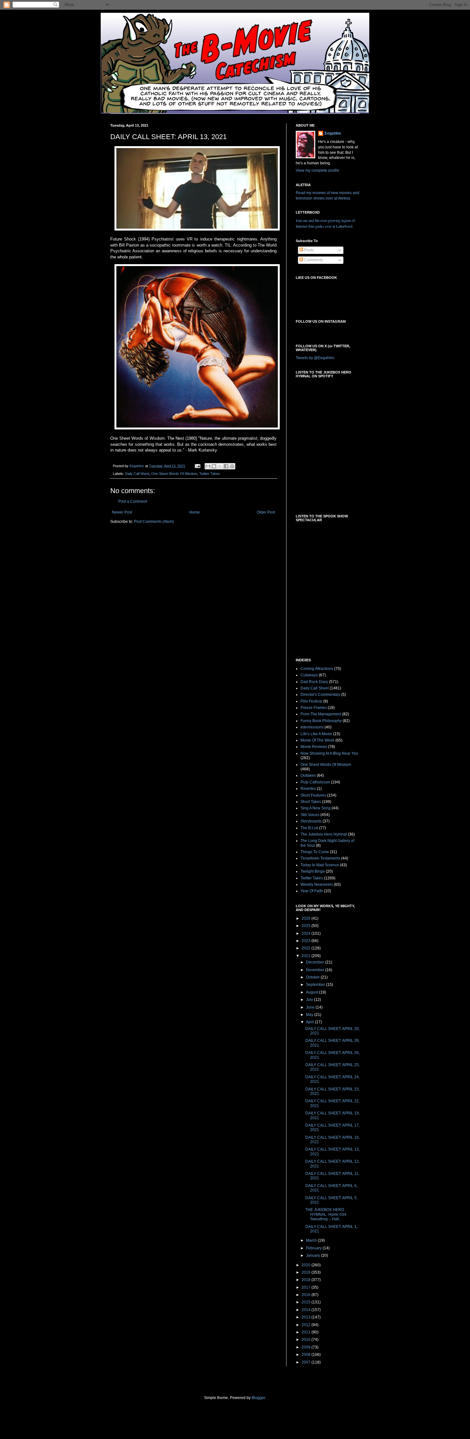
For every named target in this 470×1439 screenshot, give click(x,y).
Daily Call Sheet (137, 474)
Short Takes (311, 801)
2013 (306, 1317)
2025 (306, 926)
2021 (306, 956)
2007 (306, 1362)
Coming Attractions (317, 668)
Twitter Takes (209, 474)
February (314, 1248)
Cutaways (309, 675)
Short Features (313, 795)
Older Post (266, 512)
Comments (313, 260)
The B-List (309, 828)
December (315, 962)
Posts (308, 250)
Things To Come (315, 852)
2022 (306, 948)
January (313, 1255)
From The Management (321, 714)
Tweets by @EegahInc (315, 358)
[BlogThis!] (214, 466)
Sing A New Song (316, 808)
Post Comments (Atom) (154, 521)
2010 (306, 1339)
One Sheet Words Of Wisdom (174, 474)
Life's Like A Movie (316, 734)
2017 (306, 1287)
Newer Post (122, 512)
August (312, 992)
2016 (306, 1295)
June (311, 1007)
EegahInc (333, 133)
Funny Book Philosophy (321, 721)
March (312, 1240)
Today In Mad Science (320, 865)
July (310, 999)
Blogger (258, 1398)
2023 (306, 941)
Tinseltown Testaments (320, 858)
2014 (306, 1310)
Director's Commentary (320, 694)
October (313, 977)
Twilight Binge (313, 871)
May (310, 1014)
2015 (306, 1302)
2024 (306, 933)
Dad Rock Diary (314, 682)
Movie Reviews (314, 746)
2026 (306, 918)
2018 (306, 1280)
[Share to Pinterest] (232, 466)
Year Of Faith (312, 891)
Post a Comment (132, 501)
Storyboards (311, 821)
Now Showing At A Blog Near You (329, 753)
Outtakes (308, 775)
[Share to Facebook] (226, 466)
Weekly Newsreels (317, 884)
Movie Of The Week (317, 740)
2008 (306, 1354)
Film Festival (311, 701)
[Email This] (208, 466)
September (316, 984)
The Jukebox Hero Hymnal (324, 834)
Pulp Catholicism (315, 782)
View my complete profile (317, 170)
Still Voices (310, 815)
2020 (306, 1265)
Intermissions (312, 727)
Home (194, 512)
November (315, 970)
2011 (306, 1332)
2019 (306, 1272)
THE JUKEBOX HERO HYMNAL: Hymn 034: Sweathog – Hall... (326, 1214)
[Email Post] (197, 466)
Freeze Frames (314, 707)
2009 (306, 1347)
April (310, 1022)
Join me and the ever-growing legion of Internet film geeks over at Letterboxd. (325, 223)
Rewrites (308, 788)
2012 (306, 1325)
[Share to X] (220, 466)
